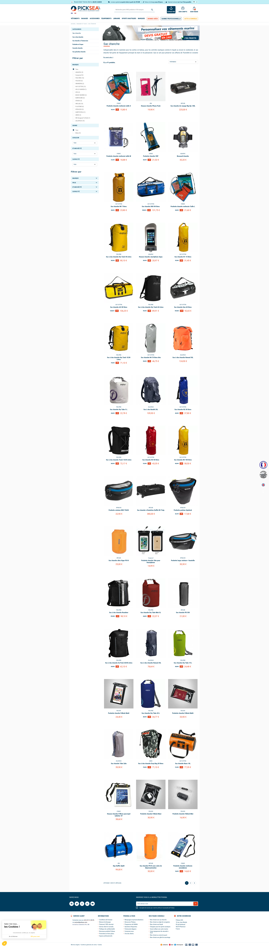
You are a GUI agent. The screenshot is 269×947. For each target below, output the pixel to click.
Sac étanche (77, 33)
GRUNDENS (79, 83)
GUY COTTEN (80, 86)
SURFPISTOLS (80, 112)
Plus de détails (118, 115)
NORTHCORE (80, 98)
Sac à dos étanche (78, 37)
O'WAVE (78, 101)
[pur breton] (263, 474)
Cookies (100, 944)
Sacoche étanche (78, 48)
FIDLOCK (79, 81)
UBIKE (78, 115)
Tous (76, 69)
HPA (77, 92)
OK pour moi (35, 936)
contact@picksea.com (80, 922)
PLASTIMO (79, 106)
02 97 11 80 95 (97, 2)
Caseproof (79, 75)
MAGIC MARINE (81, 95)
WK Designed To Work (82, 118)
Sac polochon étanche (79, 52)
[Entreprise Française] (263, 465)
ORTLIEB (79, 103)
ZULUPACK (79, 121)
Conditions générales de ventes (89, 944)
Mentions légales (75, 944)
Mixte (78, 133)
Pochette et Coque (78, 44)
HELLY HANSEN (80, 89)
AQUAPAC (79, 72)
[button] (153, 18)
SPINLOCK (79, 109)
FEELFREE (79, 78)
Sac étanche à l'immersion (80, 41)
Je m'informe (13, 936)
